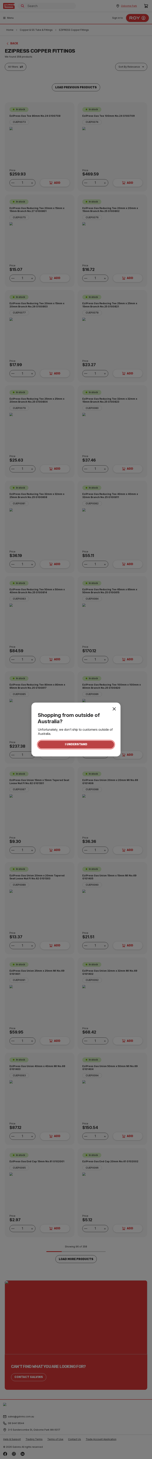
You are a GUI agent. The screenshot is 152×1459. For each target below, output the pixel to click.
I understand (76, 744)
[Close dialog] (114, 709)
